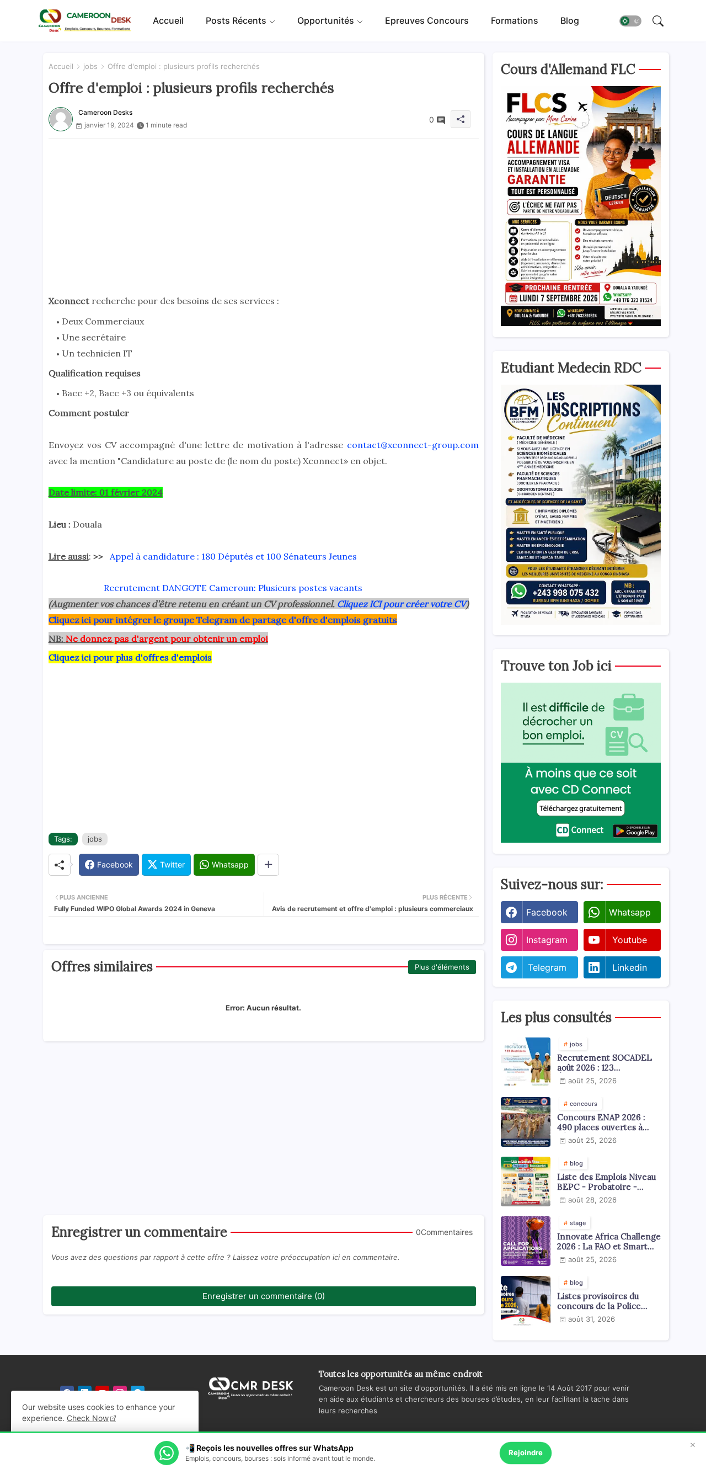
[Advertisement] (264, 216)
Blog (569, 20)
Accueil (168, 20)
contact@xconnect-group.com (413, 444)
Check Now (88, 1418)
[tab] (168, 20)
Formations (514, 20)
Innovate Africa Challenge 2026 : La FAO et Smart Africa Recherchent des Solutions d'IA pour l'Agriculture (609, 1242)
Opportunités (325, 20)
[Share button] (268, 865)
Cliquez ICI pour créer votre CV (401, 603)
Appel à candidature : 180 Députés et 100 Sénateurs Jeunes (233, 556)
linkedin (629, 967)
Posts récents (236, 20)
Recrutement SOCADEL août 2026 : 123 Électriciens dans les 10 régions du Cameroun (604, 1063)
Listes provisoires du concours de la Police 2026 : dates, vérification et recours (605, 1301)
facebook (547, 912)
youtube (629, 939)
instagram (547, 939)
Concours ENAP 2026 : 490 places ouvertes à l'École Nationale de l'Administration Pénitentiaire (601, 1122)
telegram (547, 967)
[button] (630, 20)
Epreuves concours (427, 20)
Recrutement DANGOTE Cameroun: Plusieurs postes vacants (233, 587)
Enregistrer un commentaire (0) (263, 1296)
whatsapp (630, 912)
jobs (90, 66)
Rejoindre (526, 1452)
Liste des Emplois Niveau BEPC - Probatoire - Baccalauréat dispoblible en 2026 (606, 1182)
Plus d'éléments (442, 966)
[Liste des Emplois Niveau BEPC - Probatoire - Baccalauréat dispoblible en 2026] (525, 1181)
